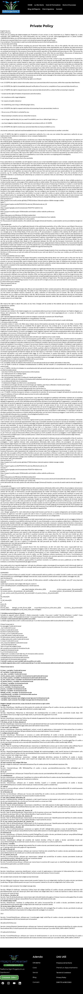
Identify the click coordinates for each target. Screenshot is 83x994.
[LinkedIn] (20, 983)
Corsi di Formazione (53, 5)
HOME (30, 5)
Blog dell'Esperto (34, 9)
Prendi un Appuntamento (67, 968)
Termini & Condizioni (63, 972)
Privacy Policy (61, 977)
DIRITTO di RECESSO (63, 982)
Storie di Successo (69, 5)
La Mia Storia (39, 5)
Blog (34, 977)
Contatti (59, 9)
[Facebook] (3, 983)
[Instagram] (8, 983)
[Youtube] (14, 983)
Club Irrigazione (48, 9)
